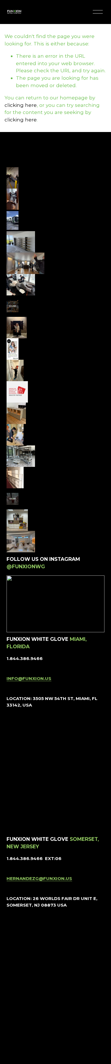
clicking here (21, 105)
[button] (13, 167)
